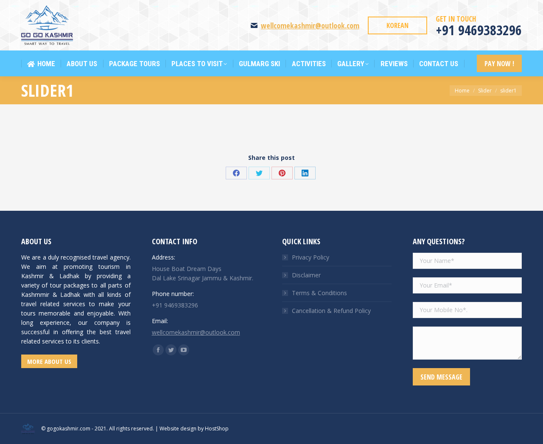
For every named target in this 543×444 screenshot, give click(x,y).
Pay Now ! (499, 63)
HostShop (217, 428)
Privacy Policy (310, 257)
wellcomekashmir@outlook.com (310, 25)
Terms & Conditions (319, 293)
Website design (178, 428)
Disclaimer (306, 275)
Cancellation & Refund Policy (331, 311)
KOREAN (397, 25)
